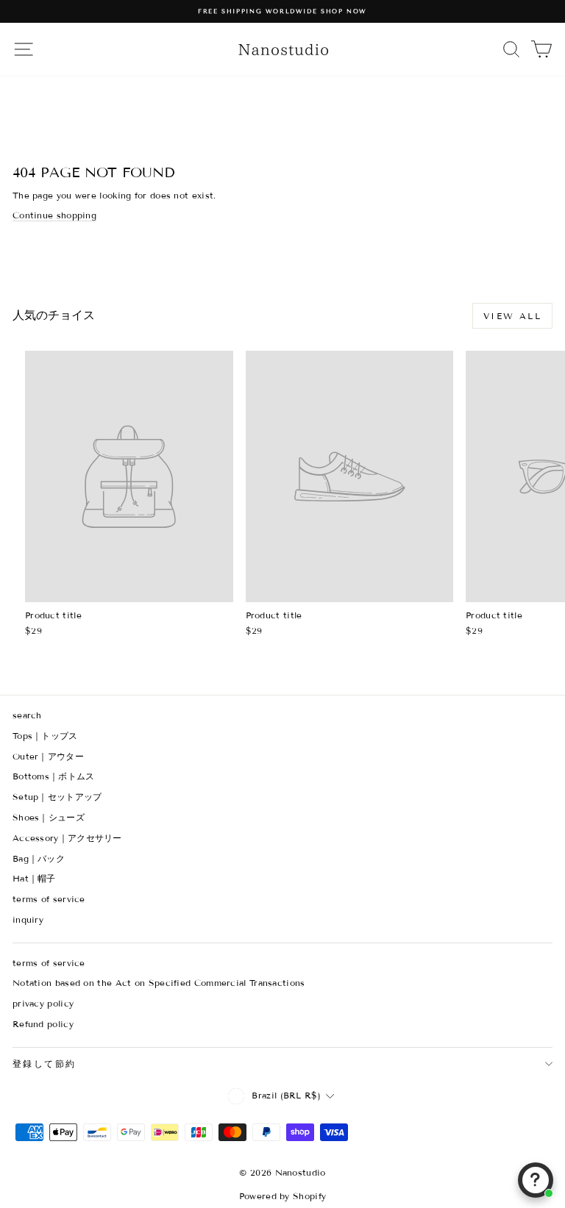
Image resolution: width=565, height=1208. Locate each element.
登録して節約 (44, 1063)
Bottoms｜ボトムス (54, 776)
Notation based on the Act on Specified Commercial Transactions (159, 982)
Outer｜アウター (48, 756)
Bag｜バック (39, 858)
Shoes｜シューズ (49, 817)
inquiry (28, 919)
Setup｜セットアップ (57, 796)
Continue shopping (54, 215)
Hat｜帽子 (34, 878)
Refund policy (43, 1023)
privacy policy (43, 1003)
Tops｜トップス (45, 735)
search (27, 715)
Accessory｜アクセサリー (67, 837)
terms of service (49, 898)
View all (512, 315)
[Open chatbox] (535, 1180)
